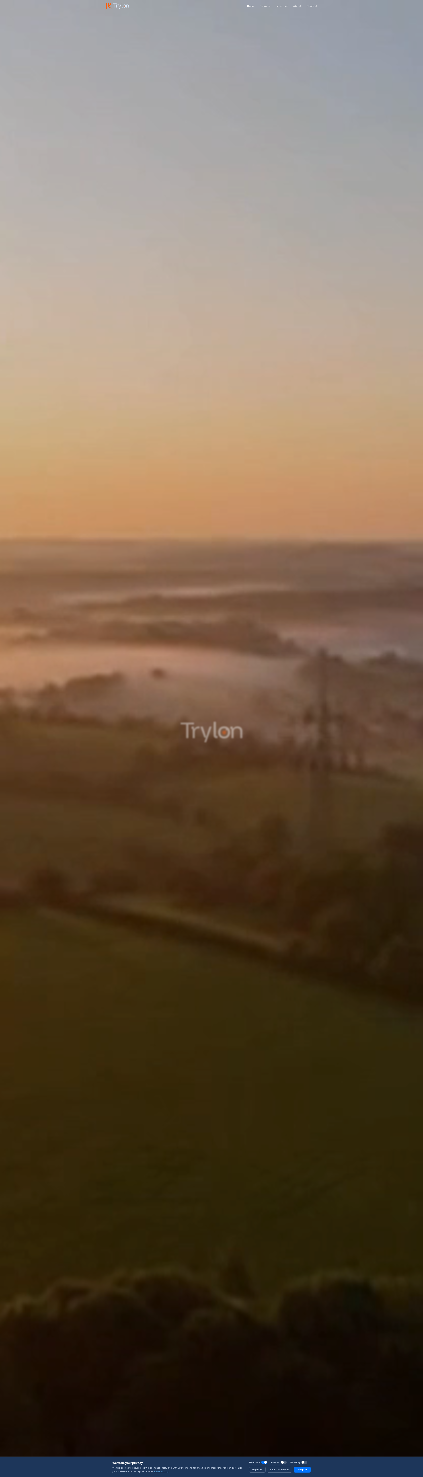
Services (265, 5)
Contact (312, 5)
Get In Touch (228, 781)
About (297, 5)
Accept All (302, 1469)
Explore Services (197, 781)
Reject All (257, 1469)
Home (250, 5)
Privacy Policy (161, 1471)
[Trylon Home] (117, 6)
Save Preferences (279, 1469)
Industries (282, 5)
